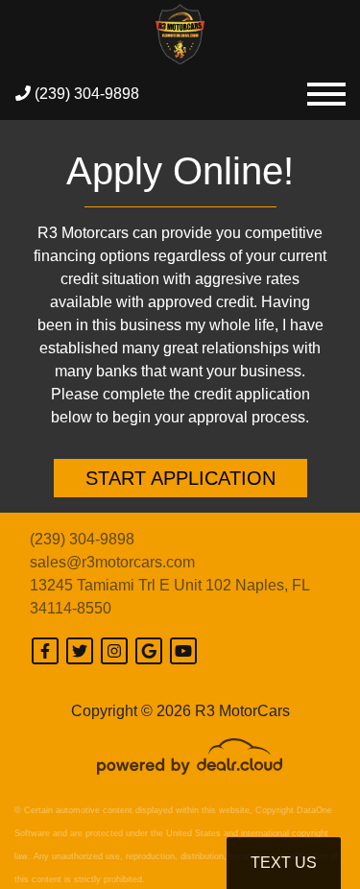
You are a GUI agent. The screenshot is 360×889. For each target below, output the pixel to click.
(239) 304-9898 (85, 93)
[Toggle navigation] (326, 93)
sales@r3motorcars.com (112, 562)
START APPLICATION (180, 478)
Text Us (284, 862)
